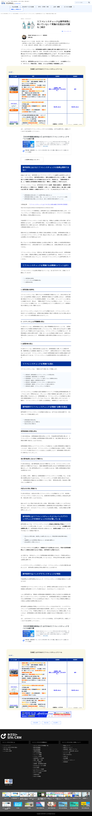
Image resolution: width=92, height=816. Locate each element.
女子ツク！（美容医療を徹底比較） (7, 808)
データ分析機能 (37, 752)
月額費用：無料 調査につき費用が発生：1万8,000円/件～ (57, 89)
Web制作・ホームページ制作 (33, 799)
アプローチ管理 (37, 756)
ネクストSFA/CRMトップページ (6, 13)
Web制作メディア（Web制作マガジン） (68, 799)
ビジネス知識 (68, 6)
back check (14, 107)
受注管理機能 (36, 749)
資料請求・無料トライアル (70, 749)
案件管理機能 (36, 747)
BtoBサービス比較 (28, 6)
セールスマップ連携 (38, 769)
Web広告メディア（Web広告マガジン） (59, 799)
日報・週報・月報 (38, 760)
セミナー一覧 (66, 752)
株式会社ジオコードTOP (77, 798)
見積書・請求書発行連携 (39, 763)
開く (38, 159)
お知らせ (65, 756)
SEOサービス (6, 798)
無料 (75, 89)
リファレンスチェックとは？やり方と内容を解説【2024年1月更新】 (49, 204)
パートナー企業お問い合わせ (71, 751)
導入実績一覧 (7, 749)
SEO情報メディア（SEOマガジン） (50, 799)
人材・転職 (56, 6)
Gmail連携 (36, 767)
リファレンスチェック (23, 13)
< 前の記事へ (36, 722)
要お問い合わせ (57, 106)
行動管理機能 (36, 751)
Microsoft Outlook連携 (40, 770)
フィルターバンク (14, 89)
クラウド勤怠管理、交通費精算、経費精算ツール (42, 799)
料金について (66, 745)
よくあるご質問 (8, 751)
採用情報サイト (85, 798)
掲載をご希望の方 (16, 9)
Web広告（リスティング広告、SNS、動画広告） (24, 799)
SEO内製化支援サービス (15, 798)
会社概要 (65, 758)
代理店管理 (36, 774)
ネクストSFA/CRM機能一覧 (40, 745)
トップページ (7, 745)
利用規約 (65, 761)
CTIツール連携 (37, 772)
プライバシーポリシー (69, 760)
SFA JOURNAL (16, 13)
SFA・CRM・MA (43, 6)
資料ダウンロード (68, 747)
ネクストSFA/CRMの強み (10, 747)
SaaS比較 (15, 6)
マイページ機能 (37, 754)
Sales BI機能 (37, 776)
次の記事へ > (56, 722)
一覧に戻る (46, 722)
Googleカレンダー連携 (39, 765)
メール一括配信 (37, 761)
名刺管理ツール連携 (38, 758)
